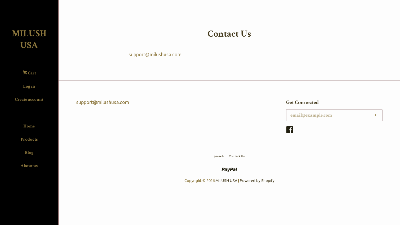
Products (29, 139)
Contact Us (237, 156)
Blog (29, 152)
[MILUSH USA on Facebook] (289, 130)
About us (29, 165)
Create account (29, 99)
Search (219, 156)
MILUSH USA (29, 39)
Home (29, 126)
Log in (29, 86)
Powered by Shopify (257, 180)
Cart (31, 73)
